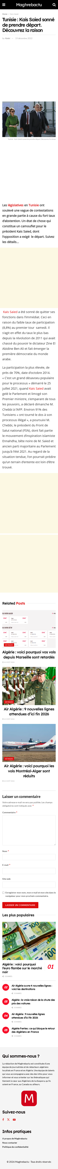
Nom (5, 851)
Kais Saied (9, 312)
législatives (16, 205)
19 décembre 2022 (23, 38)
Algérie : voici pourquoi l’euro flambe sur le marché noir (22, 968)
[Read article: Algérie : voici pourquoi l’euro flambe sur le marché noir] (29, 941)
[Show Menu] (3, 4)
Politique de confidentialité (15, 1147)
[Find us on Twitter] (8, 1120)
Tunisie (34, 205)
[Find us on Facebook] (3, 1120)
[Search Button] (54, 4)
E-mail (6, 864)
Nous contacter (9, 1142)
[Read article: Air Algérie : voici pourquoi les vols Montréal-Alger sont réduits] (29, 743)
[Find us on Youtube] (14, 1120)
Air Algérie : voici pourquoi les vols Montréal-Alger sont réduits (29, 771)
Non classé (14, 14)
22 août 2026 (9, 662)
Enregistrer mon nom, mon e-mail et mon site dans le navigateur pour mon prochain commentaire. (30, 894)
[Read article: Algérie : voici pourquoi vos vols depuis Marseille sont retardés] (29, 629)
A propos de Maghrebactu (14, 1138)
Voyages (9, 645)
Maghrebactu (29, 5)
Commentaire (9, 812)
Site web (6, 878)
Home (4, 14)
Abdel (7, 38)
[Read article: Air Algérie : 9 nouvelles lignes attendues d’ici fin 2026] (29, 686)
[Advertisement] (29, 71)
